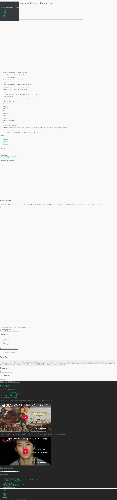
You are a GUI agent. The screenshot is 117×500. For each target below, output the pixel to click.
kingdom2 (73, 362)
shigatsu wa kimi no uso (77, 363)
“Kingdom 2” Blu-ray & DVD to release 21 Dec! (14, 482)
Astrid (17, 499)
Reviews (5, 340)
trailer (12, 364)
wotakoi (49, 364)
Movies (5, 12)
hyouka (9, 362)
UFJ (28, 364)
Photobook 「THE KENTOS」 (11, 395)
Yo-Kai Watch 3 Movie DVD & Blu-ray (9, 156)
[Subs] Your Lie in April (8, 483)
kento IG (58, 362)
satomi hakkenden (4, 155)
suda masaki (89, 363)
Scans (4, 342)
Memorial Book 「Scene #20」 (11, 394)
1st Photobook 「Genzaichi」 (11, 397)
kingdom (66, 362)
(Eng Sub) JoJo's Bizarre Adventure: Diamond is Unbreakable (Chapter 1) (21, 479)
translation (21, 364)
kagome (42, 362)
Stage (4, 16)
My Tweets (2, 379)
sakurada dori (54, 363)
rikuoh (32, 363)
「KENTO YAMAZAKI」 (15, 393)
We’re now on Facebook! (9, 349)
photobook (25, 363)
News (4, 338)
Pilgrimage (5, 339)
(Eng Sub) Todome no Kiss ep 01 (11, 478)
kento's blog (50, 362)
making (105, 362)
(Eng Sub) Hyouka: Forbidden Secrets (12, 480)
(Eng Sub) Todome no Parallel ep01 (11, 485)
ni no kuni (17, 363)
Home (4, 9)
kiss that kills (82, 362)
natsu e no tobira (8, 363)
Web (4, 15)
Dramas (5, 13)
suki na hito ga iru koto (100, 363)
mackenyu (91, 362)
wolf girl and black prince (38, 364)
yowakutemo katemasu (60, 364)
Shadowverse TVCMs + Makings (8, 157)
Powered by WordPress (6, 499)
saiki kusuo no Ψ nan (42, 363)
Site (4, 343)
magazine (99, 362)
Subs (4, 344)
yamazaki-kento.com (6, 5)
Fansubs (5, 17)
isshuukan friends (18, 362)
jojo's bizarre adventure (32, 362)
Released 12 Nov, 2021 (5, 386)
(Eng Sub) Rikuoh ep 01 (9, 487)
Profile (4, 11)
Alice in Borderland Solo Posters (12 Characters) (14, 484)
